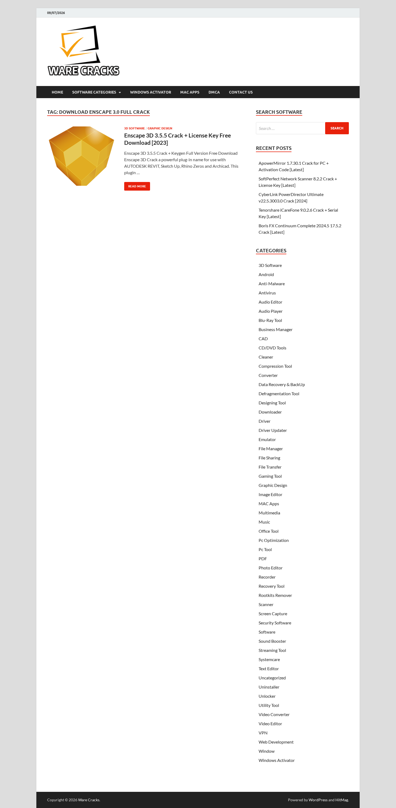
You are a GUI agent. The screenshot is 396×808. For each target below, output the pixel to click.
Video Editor (270, 723)
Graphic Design (160, 128)
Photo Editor (271, 567)
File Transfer (270, 466)
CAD (263, 338)
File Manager (271, 448)
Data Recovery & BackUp (282, 384)
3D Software (134, 128)
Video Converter (274, 714)
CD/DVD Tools (272, 347)
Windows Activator (150, 92)
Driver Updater (273, 430)
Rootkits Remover (275, 595)
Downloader (270, 411)
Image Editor (270, 494)
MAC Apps (189, 92)
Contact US (241, 92)
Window (267, 751)
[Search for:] (302, 128)
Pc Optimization (274, 540)
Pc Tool (265, 549)
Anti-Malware (272, 283)
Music (264, 521)
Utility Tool (269, 705)
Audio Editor (270, 301)
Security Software (275, 622)
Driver (264, 421)
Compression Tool (275, 366)
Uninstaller (269, 686)
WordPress (318, 799)
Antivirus (267, 292)
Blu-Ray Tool (270, 320)
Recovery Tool (271, 586)
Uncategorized (272, 677)
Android (266, 274)
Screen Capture (273, 613)
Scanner (266, 604)
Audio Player (271, 311)
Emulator (267, 439)
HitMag (341, 799)
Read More (135, 185)
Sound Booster (272, 641)
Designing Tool (272, 402)
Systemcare (269, 659)
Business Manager (276, 329)
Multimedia (269, 512)
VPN (263, 732)
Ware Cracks (88, 799)
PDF (263, 558)
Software (267, 631)
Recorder (267, 576)
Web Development (276, 741)
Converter (268, 375)
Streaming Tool (272, 650)
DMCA (214, 92)
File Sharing (269, 457)
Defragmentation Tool (279, 393)
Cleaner (266, 356)
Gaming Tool (270, 476)
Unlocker (267, 696)
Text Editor (269, 668)
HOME (57, 92)
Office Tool (269, 531)
